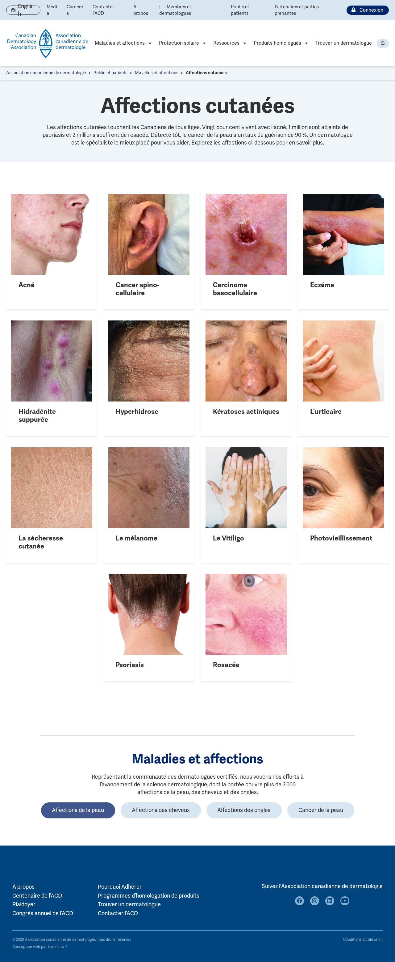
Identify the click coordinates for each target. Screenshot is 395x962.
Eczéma (322, 285)
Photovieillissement (341, 538)
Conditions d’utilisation (363, 939)
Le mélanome (136, 538)
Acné (27, 285)
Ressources (226, 43)
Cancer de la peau (320, 810)
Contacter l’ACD (118, 913)
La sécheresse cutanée (41, 542)
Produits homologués (277, 43)
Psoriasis (130, 665)
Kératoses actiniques (246, 412)
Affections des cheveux (161, 810)
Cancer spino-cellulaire (137, 289)
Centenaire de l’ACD (37, 895)
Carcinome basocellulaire (235, 289)
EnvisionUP (57, 946)
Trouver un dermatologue (343, 43)
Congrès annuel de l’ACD (42, 913)
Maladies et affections (120, 43)
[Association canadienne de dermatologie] (47, 43)
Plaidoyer (23, 904)
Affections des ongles (244, 810)
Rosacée (226, 665)
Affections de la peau (78, 810)
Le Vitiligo (228, 538)
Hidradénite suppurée (37, 416)
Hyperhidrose (137, 412)
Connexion (371, 10)
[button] (383, 43)
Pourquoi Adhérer (120, 886)
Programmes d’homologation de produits (148, 895)
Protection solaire (179, 43)
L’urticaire (326, 412)
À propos (23, 886)
